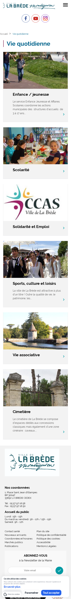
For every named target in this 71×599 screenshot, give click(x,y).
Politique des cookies (48, 538)
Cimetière (22, 411)
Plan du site (43, 531)
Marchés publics (14, 542)
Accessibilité (43, 542)
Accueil (4, 34)
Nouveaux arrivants (15, 535)
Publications (11, 546)
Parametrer (31, 592)
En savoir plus (12, 586)
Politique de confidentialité (51, 535)
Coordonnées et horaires (18, 538)
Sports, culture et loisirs (34, 283)
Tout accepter (51, 592)
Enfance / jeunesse (31, 94)
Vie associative (26, 355)
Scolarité (21, 170)
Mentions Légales (46, 546)
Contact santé (12, 531)
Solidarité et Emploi (31, 226)
